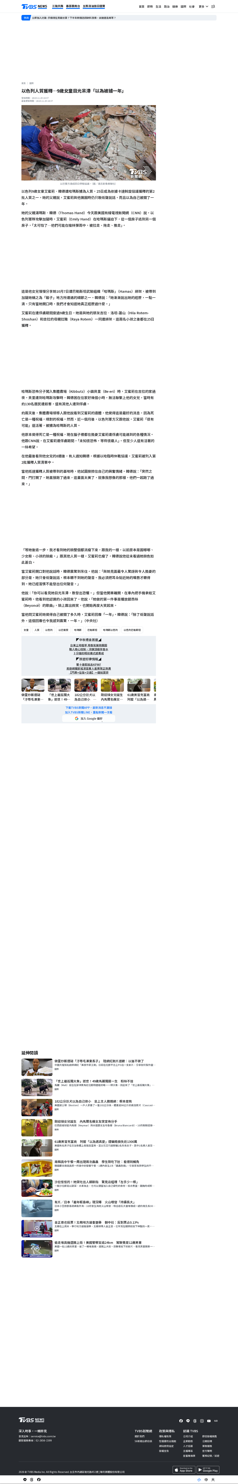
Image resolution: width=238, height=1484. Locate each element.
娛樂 (175, 6)
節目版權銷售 (209, 1436)
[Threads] (194, 1420)
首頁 (141, 6)
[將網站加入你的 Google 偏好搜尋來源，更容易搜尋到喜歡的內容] (88, 718)
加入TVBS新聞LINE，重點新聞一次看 (88, 712)
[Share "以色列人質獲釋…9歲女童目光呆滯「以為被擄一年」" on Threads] (32, 1479)
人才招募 (188, 1446)
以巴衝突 (63, 630)
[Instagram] (201, 1420)
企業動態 (188, 1441)
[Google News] (215, 1420)
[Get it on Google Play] (208, 1470)
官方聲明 (207, 1451)
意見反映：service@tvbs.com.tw (37, 1436)
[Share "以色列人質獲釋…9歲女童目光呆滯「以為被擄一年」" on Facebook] (39, 1479)
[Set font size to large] (213, 1479)
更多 (202, 6)
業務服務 (207, 1446)
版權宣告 (164, 1451)
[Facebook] (181, 1420)
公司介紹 (188, 1436)
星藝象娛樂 (189, 1455)
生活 (158, 6)
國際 (183, 6)
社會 (192, 6)
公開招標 (207, 1441)
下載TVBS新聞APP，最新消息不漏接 (89, 708)
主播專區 (188, 1451)
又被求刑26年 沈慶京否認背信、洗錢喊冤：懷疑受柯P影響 (64, 17)
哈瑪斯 (78, 630)
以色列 (49, 630)
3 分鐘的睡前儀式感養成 (89, 653)
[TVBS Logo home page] (34, 6)
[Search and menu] (213, 6)
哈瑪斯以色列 (110, 630)
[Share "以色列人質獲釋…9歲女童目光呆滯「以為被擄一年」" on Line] (25, 1479)
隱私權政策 (165, 1436)
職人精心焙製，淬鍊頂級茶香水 (88, 649)
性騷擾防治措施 (167, 1441)
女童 (26, 630)
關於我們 (139, 1436)
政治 (167, 6)
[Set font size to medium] (206, 1479)
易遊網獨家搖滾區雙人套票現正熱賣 (88, 669)
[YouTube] (208, 1420)
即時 (150, 6)
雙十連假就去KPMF (88, 665)
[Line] (188, 1420)
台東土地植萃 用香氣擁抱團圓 (88, 645)
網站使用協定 (166, 1446)
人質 (36, 630)
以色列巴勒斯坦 (132, 630)
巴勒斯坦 (92, 630)
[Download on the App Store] (184, 1470)
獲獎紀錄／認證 (210, 1455)
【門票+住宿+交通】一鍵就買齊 (89, 673)
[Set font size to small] (199, 1479)
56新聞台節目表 (143, 1441)
